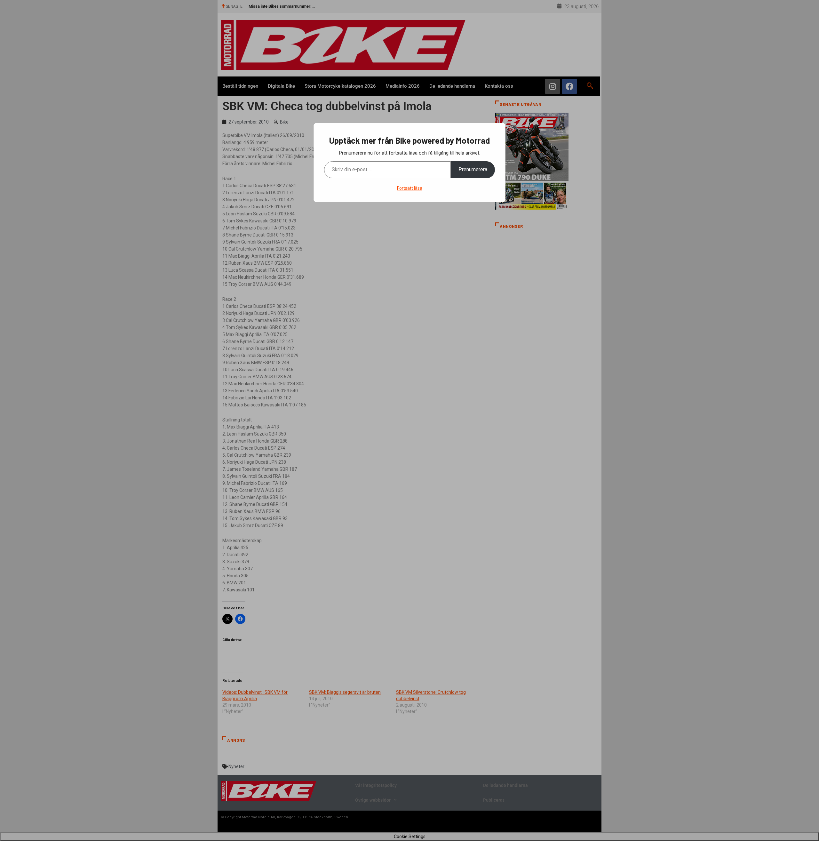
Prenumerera (472, 169)
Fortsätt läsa (409, 188)
